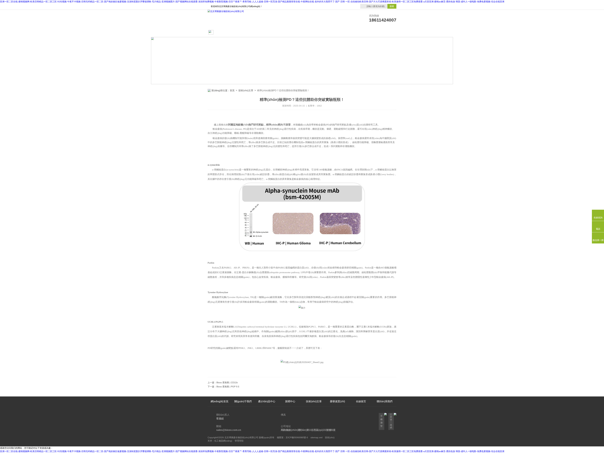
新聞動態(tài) (267, 32)
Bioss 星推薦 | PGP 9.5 (227, 386)
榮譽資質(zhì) (337, 32)
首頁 (232, 90)
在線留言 (361, 32)
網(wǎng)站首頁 (219, 34)
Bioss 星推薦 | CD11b (227, 382)
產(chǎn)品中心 (290, 32)
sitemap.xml (316, 437)
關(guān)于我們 (243, 32)
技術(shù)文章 (314, 32)
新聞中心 (290, 401)
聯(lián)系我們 (384, 32)
